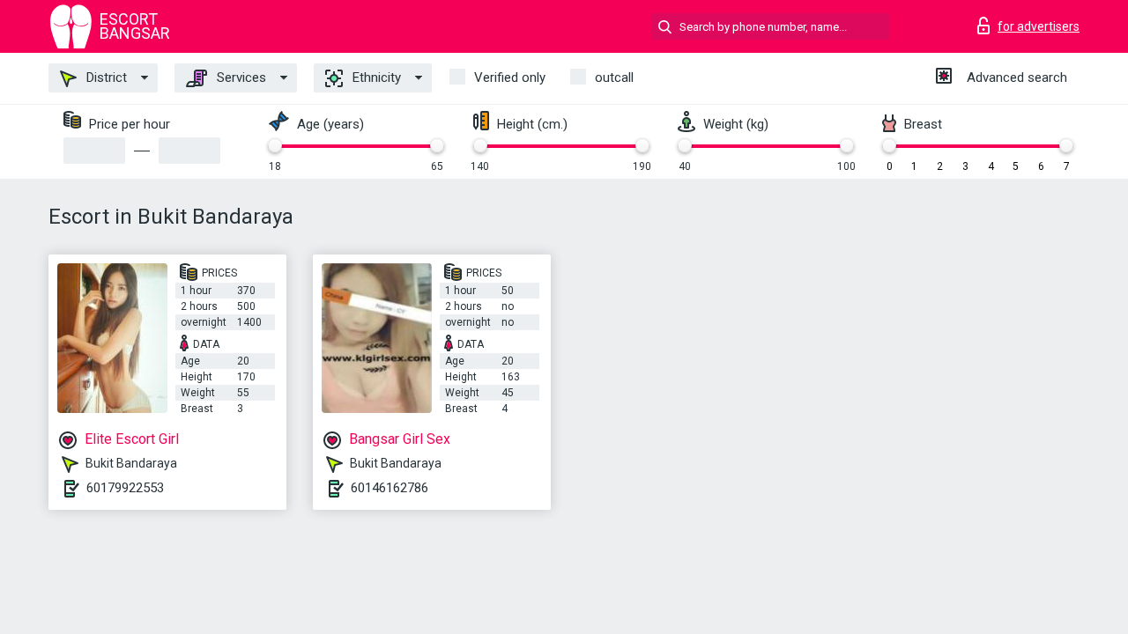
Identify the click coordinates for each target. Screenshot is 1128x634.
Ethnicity (375, 77)
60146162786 (389, 488)
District (105, 77)
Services (239, 77)
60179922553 (125, 488)
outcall (614, 77)
